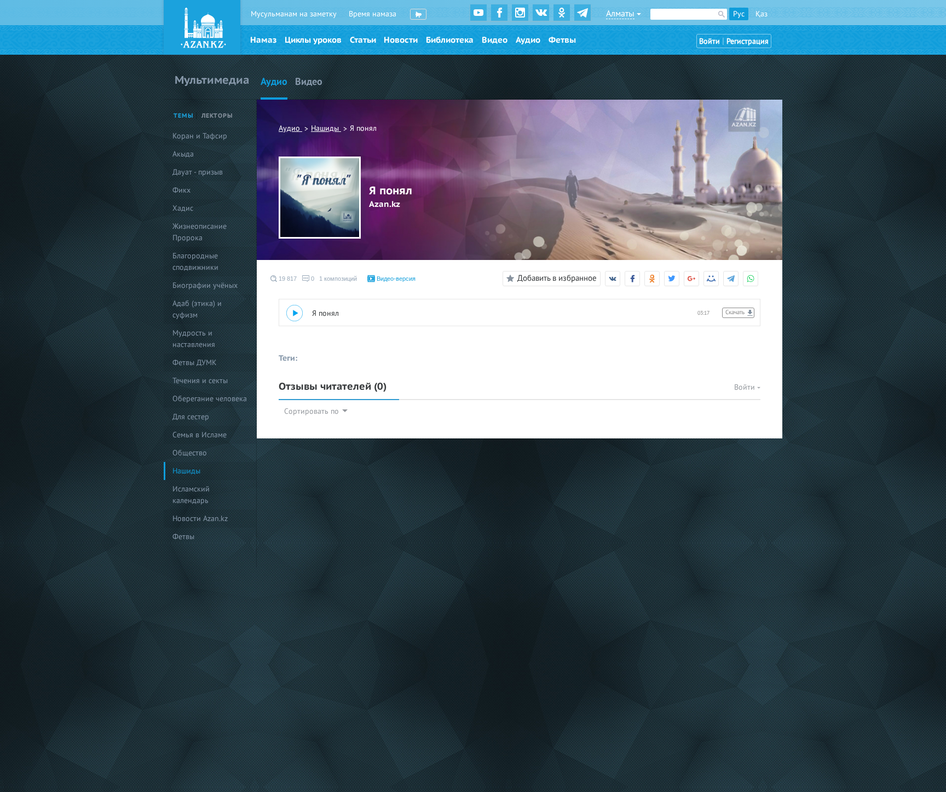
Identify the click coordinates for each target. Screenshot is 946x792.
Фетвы (562, 40)
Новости (401, 40)
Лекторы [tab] (217, 115)
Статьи (363, 40)
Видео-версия (395, 278)
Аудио (528, 40)
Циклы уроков (313, 40)
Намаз (263, 40)
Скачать (735, 312)
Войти (709, 41)
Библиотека (450, 40)
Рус (739, 14)
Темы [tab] (184, 115)
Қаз (761, 14)
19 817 (287, 278)
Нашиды (326, 128)
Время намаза (372, 14)
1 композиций (338, 278)
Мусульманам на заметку (294, 14)
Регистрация (747, 41)
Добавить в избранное (557, 278)
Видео (494, 40)
